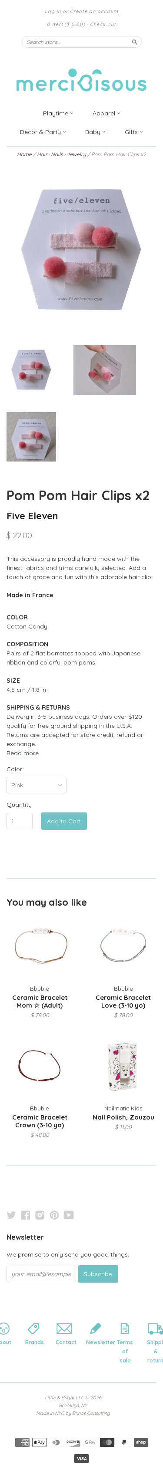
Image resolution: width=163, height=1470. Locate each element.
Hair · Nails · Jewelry (61, 154)
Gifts (132, 132)
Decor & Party (41, 132)
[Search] (134, 41)
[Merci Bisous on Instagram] (40, 1215)
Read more (23, 753)
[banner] (81, 75)
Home (24, 154)
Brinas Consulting (91, 1413)
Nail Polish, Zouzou (123, 1117)
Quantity (19, 804)
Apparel (105, 113)
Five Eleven (32, 515)
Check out (103, 24)
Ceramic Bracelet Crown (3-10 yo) (39, 1121)
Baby (93, 132)
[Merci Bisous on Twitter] (11, 1215)
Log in (53, 11)
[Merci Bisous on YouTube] (69, 1215)
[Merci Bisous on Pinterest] (54, 1215)
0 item (66, 24)
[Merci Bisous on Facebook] (25, 1215)
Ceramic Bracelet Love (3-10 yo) (123, 1001)
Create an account (94, 11)
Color (14, 769)
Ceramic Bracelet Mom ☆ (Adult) (39, 1001)
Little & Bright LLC (64, 1398)
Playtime (56, 113)
